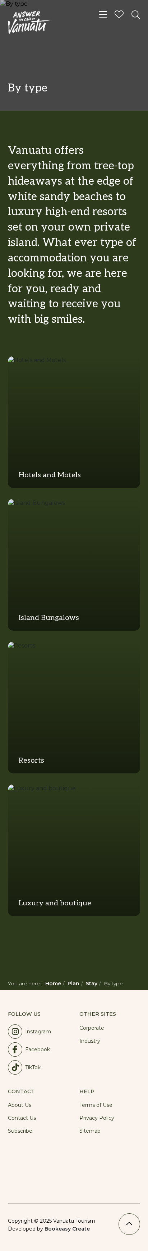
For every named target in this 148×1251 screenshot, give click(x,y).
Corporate (91, 1028)
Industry (89, 1041)
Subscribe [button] (20, 1131)
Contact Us (22, 1118)
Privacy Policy (96, 1118)
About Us (19, 1105)
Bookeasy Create (67, 1229)
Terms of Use (95, 1105)
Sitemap (90, 1131)
